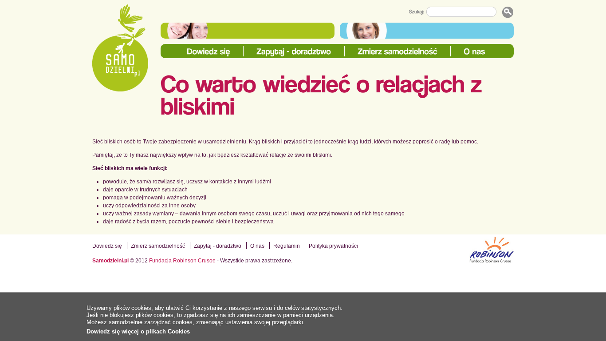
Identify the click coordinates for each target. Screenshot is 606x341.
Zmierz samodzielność (158, 246)
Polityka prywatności (333, 246)
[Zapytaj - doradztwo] (294, 51)
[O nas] (475, 51)
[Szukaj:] (417, 12)
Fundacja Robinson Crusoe (182, 261)
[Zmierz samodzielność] (398, 51)
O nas (257, 246)
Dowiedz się (107, 246)
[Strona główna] (120, 48)
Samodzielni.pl (110, 261)
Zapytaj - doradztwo (217, 246)
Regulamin (286, 246)
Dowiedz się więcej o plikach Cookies (138, 331)
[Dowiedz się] (209, 51)
